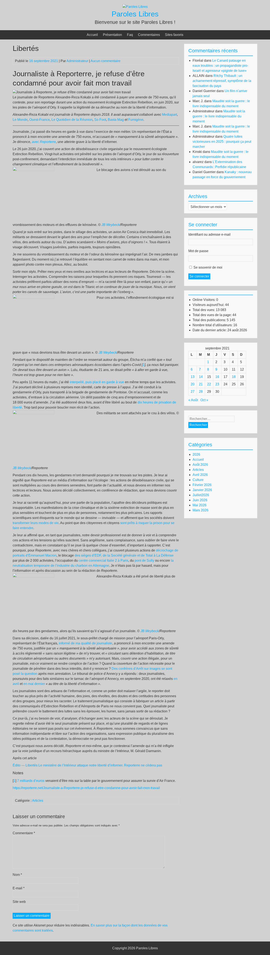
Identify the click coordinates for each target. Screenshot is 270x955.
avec (44, 142)
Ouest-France (39, 119)
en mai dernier (34, 684)
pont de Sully (144, 560)
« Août (193, 400)
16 (217, 377)
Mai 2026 (200, 505)
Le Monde (20, 119)
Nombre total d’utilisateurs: (213, 325)
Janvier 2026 (202, 490)
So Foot (100, 119)
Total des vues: (204, 310)
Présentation (112, 35)
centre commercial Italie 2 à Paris (103, 560)
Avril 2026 (200, 475)
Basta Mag (116, 119)
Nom (17, 874)
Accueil (92, 35)
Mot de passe (198, 251)
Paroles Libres (135, 14)
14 (201, 377)
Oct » (204, 400)
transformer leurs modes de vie (36, 523)
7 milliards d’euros (31, 780)
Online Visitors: (204, 300)
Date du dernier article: (210, 330)
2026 (196, 454)
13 (192, 377)
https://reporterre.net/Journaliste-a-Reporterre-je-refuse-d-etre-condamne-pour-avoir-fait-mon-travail (86, 788)
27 (192, 391)
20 (192, 384)
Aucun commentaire (105, 61)
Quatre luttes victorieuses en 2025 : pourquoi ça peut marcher (222, 141)
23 (217, 384)
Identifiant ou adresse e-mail (209, 234)
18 (234, 377)
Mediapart (169, 114)
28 (201, 391)
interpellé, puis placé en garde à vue (97, 382)
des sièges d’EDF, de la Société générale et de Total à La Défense (124, 555)
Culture (198, 480)
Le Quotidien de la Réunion (72, 119)
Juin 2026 (200, 500)
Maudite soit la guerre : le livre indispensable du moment (219, 116)
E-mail (18, 888)
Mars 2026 (200, 510)
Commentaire (24, 833)
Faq (130, 35)
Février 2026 (202, 485)
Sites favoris (174, 35)
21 (201, 384)
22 (209, 384)
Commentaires (149, 35)
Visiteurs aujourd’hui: (209, 305)
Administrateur (77, 61)
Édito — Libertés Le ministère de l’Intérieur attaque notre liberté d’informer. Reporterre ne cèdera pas (87, 765)
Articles (37, 800)
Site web (19, 901)
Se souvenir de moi (207, 267)
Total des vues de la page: (212, 315)
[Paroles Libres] (135, 6)
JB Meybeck (110, 225)
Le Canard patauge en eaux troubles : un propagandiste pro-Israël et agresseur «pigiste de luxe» (220, 65)
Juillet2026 (201, 495)
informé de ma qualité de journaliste (85, 643)
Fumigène (135, 119)
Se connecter (199, 276)
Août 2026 (200, 464)
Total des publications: (210, 320)
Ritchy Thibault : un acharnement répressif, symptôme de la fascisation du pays (222, 81)
